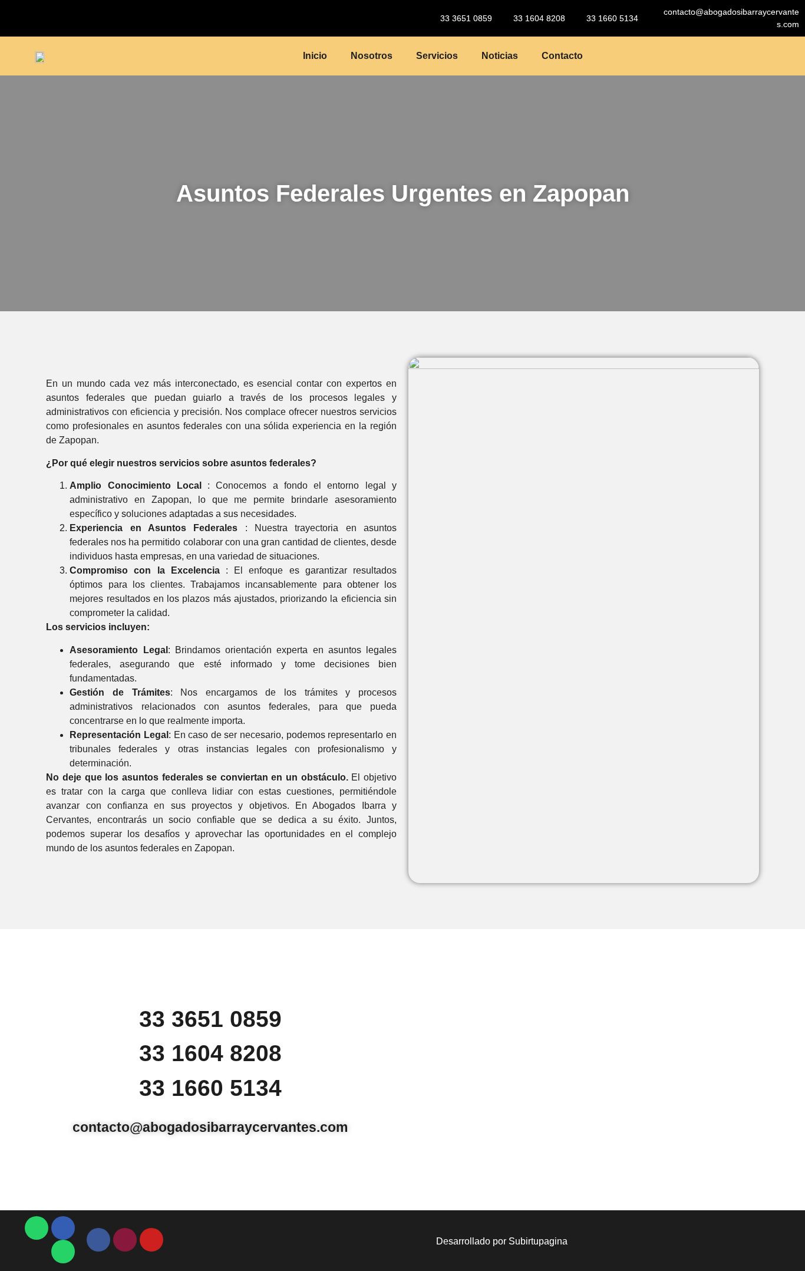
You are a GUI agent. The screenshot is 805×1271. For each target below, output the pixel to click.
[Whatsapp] (36, 1228)
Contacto (562, 56)
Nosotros (371, 56)
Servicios (437, 56)
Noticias (499, 56)
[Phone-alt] (63, 1228)
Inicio (315, 56)
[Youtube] (151, 1240)
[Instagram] (125, 1240)
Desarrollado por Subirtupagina (502, 1241)
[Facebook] (98, 1240)
